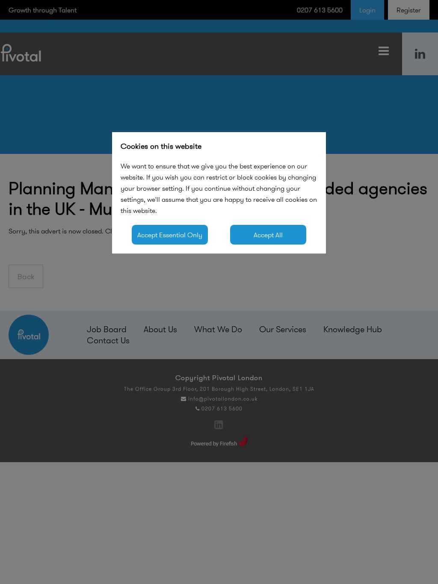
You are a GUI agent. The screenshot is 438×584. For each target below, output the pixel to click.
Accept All (268, 234)
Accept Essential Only (169, 234)
